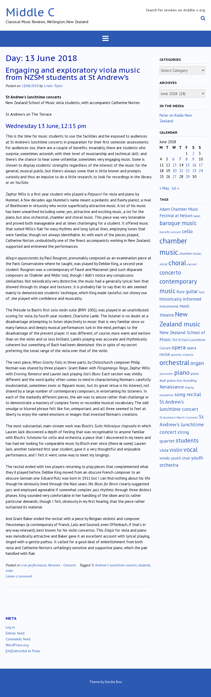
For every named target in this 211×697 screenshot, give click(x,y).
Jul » (175, 188)
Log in (10, 627)
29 (188, 176)
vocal (190, 449)
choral (177, 262)
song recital (187, 394)
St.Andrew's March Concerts (179, 417)
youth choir (180, 458)
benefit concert (170, 232)
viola (9, 570)
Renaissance (172, 387)
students (144, 565)
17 (201, 165)
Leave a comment (19, 576)
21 (181, 170)
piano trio (174, 380)
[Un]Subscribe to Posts (23, 651)
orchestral (174, 362)
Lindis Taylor (53, 85)
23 (194, 170)
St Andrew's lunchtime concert (113, 565)
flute (181, 291)
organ (197, 363)
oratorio (188, 354)
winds (165, 458)
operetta (176, 354)
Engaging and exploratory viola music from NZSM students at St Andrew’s (73, 73)
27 (174, 176)
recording (190, 380)
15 (188, 165)
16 (194, 165)
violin (175, 449)
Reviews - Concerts (62, 565)
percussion (166, 374)
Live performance (34, 565)
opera (179, 347)
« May (164, 188)
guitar (192, 291)
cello (187, 231)
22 (188, 170)
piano (182, 372)
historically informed (180, 299)
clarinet (192, 264)
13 (174, 165)
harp (202, 292)
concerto (170, 272)
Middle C (30, 12)
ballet (197, 216)
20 (174, 170)
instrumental (169, 306)
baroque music (178, 223)
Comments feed (18, 639)
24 (201, 170)
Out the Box (113, 682)
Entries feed (15, 633)
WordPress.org (17, 645)
